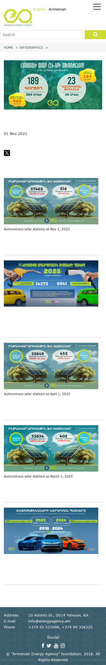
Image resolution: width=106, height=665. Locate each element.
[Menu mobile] (97, 8)
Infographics (31, 47)
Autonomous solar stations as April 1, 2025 (37, 394)
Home (8, 47)
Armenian (57, 9)
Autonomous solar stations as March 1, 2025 (38, 476)
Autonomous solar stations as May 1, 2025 (37, 229)
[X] (7, 153)
